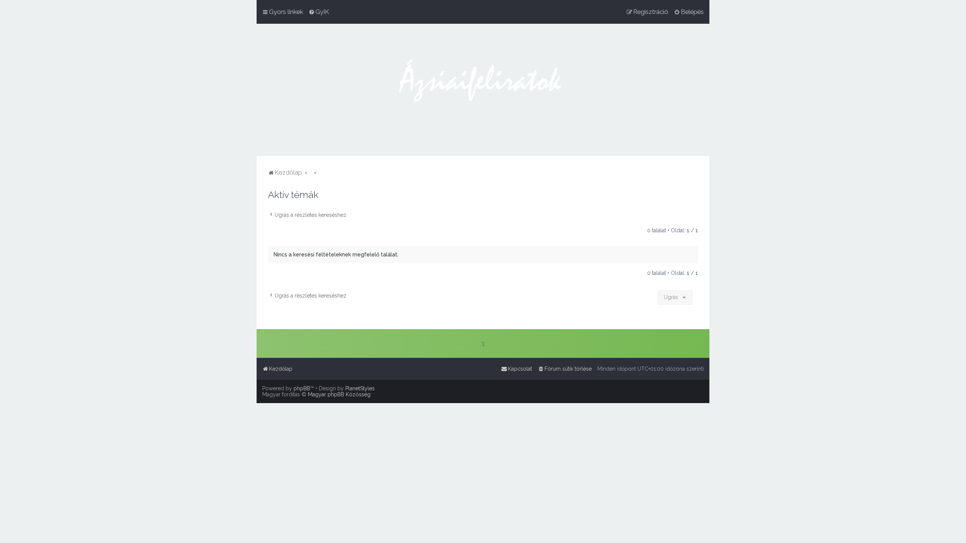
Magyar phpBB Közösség (339, 394)
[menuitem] (319, 11)
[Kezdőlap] (483, 90)
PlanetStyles (360, 388)
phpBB (302, 388)
